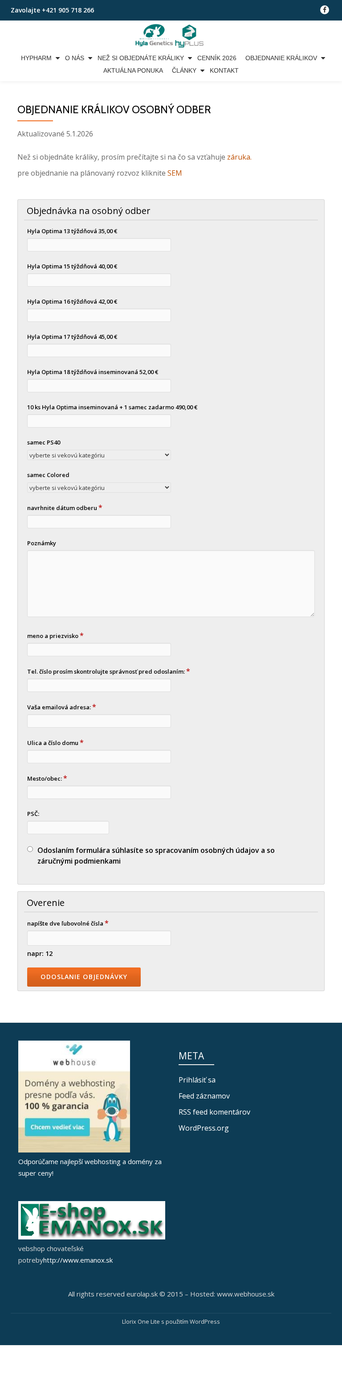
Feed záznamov (204, 1096)
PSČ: (33, 814)
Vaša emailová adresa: (61, 707)
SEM (174, 173)
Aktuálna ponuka (133, 70)
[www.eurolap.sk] (171, 36)
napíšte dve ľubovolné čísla (68, 923)
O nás (74, 58)
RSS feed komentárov (214, 1112)
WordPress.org (204, 1128)
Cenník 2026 (216, 58)
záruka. (239, 157)
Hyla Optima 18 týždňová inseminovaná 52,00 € (92, 372)
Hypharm (36, 58)
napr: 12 (40, 953)
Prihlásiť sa (197, 1080)
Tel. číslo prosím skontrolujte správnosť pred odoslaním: (108, 671)
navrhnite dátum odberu (64, 507)
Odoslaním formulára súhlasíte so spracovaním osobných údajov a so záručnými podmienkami (156, 855)
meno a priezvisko (55, 635)
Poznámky (41, 543)
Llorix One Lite (141, 1321)
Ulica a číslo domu (55, 742)
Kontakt (224, 70)
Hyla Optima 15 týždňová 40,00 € (72, 266)
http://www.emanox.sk (78, 1259)
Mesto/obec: (47, 778)
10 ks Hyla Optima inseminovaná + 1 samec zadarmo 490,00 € (112, 407)
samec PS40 (43, 442)
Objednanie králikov (281, 58)
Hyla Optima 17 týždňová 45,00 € (72, 337)
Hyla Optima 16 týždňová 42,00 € (72, 301)
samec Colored (48, 475)
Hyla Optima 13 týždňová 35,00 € (72, 231)
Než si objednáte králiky (141, 58)
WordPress (205, 1321)
